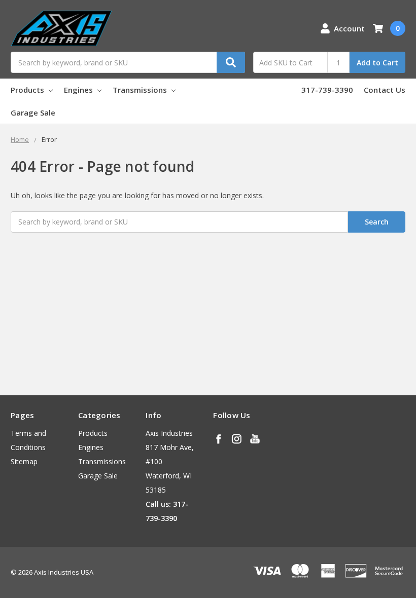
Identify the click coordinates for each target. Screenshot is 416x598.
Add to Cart (377, 62)
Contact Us (384, 90)
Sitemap (24, 461)
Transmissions (141, 90)
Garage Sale (33, 112)
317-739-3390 (327, 90)
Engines (79, 90)
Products (28, 90)
